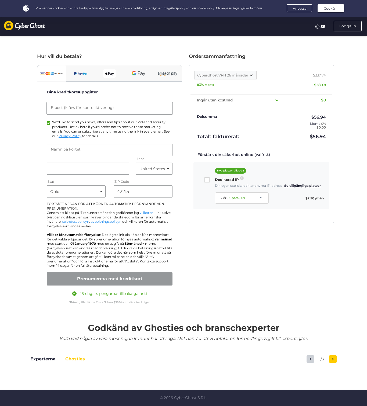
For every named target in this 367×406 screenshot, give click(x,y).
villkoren (146, 213)
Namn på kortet (66, 149)
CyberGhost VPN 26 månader (223, 75)
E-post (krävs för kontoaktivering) (82, 107)
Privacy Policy (70, 136)
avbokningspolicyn (106, 222)
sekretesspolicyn (75, 222)
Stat (51, 182)
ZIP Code (121, 182)
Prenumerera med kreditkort (109, 278)
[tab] (51, 73)
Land (141, 159)
